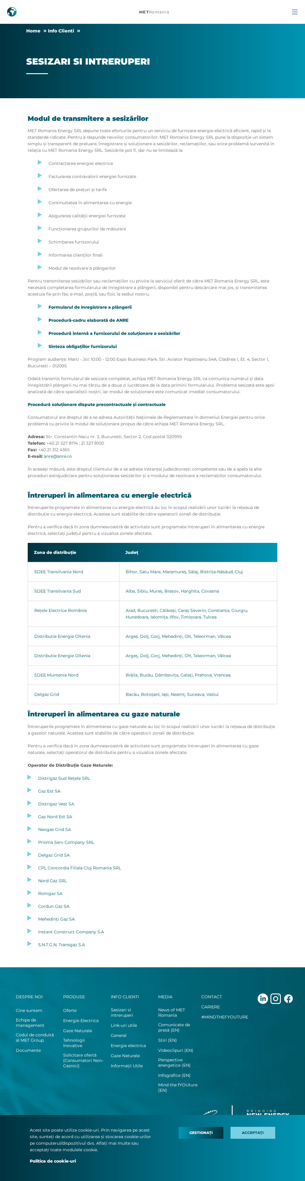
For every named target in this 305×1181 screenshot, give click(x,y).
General (119, 1035)
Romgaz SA (50, 893)
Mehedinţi (172, 636)
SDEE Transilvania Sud (57, 591)
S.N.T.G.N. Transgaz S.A (61, 944)
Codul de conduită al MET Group (35, 1037)
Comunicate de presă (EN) (174, 1027)
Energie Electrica (81, 1020)
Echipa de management (30, 1022)
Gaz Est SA (49, 791)
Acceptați (253, 1132)
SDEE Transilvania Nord (58, 571)
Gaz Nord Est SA (55, 816)
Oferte (70, 1010)
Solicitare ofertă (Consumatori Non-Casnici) (83, 1060)
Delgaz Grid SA (54, 855)
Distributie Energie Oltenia (62, 636)
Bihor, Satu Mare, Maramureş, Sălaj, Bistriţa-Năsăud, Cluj (184, 571)
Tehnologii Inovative (74, 1043)
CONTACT (211, 996)
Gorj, (156, 636)
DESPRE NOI (29, 996)
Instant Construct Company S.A (71, 932)
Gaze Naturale (77, 1030)
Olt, (188, 636)
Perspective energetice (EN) (174, 1062)
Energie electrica (128, 1045)
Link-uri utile (124, 1025)
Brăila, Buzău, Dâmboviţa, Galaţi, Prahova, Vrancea (178, 675)
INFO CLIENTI (125, 996)
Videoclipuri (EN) (175, 1050)
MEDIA (165, 996)
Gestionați (201, 1132)
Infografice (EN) (174, 1075)
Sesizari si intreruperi (122, 1012)
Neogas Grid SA (54, 829)
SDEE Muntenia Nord (56, 675)
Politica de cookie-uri (53, 1161)
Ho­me (33, 31)
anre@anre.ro (58, 456)
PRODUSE (74, 996)
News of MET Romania (171, 1012)
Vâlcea (224, 636)
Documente (28, 1050)
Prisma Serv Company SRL (66, 842)
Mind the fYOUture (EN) (177, 1087)
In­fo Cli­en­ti (61, 31)
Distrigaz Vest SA (56, 804)
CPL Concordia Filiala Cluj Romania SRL (79, 868)
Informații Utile (127, 1065)
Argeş (132, 636)
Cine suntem (29, 1010)
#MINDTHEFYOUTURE (224, 1017)
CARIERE (210, 1007)
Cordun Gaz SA (53, 906)
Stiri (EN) (167, 1040)
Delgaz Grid (46, 694)
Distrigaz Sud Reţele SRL (64, 778)
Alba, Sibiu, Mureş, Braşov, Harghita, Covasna (172, 591)
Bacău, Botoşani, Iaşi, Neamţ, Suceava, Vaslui (172, 694)
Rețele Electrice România (60, 610)
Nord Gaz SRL (52, 880)
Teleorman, (204, 636)
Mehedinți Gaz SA (56, 919)
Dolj (144, 636)
